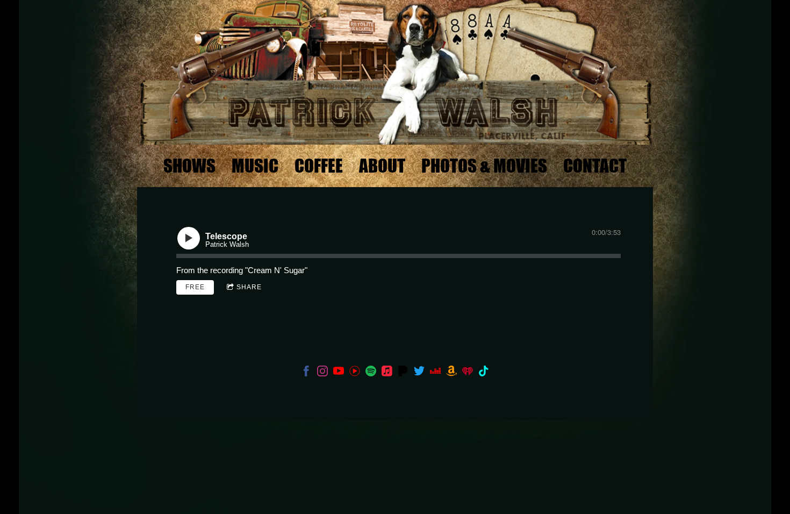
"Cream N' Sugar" (276, 270)
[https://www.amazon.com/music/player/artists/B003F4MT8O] (451, 373)
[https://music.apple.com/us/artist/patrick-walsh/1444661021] (387, 373)
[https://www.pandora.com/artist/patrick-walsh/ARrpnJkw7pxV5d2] (403, 373)
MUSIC (255, 165)
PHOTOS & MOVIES (484, 165)
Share (249, 287)
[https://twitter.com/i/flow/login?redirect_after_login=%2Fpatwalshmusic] (419, 373)
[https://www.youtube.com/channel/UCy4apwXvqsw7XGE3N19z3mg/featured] (354, 373)
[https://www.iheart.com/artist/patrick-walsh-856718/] (467, 373)
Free (195, 287)
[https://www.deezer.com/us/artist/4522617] (435, 373)
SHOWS (189, 165)
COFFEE (319, 165)
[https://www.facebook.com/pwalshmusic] (306, 373)
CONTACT (595, 165)
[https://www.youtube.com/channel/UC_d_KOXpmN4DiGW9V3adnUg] (338, 373)
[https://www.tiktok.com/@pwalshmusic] (483, 373)
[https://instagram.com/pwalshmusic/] (322, 373)
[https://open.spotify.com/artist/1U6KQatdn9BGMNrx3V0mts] (370, 373)
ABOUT (382, 165)
